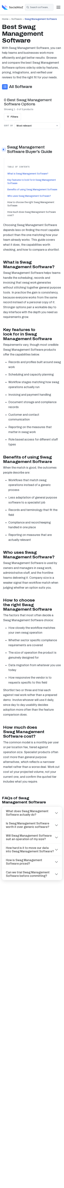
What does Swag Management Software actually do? (27, 813)
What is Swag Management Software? (27, 173)
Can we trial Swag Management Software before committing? (28, 874)
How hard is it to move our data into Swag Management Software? (30, 849)
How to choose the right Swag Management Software (30, 204)
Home (5, 19)
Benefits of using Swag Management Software (32, 189)
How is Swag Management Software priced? (24, 861)
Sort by (8, 125)
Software (16, 19)
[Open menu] (58, 7)
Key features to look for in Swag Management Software (31, 182)
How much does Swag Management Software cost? (31, 214)
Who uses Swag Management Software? (29, 196)
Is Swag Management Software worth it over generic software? (27, 825)
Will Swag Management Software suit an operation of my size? (29, 837)
